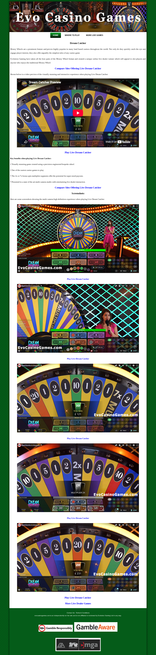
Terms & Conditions (82, 613)
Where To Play (72, 35)
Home (55, 35)
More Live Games (94, 35)
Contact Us (70, 613)
